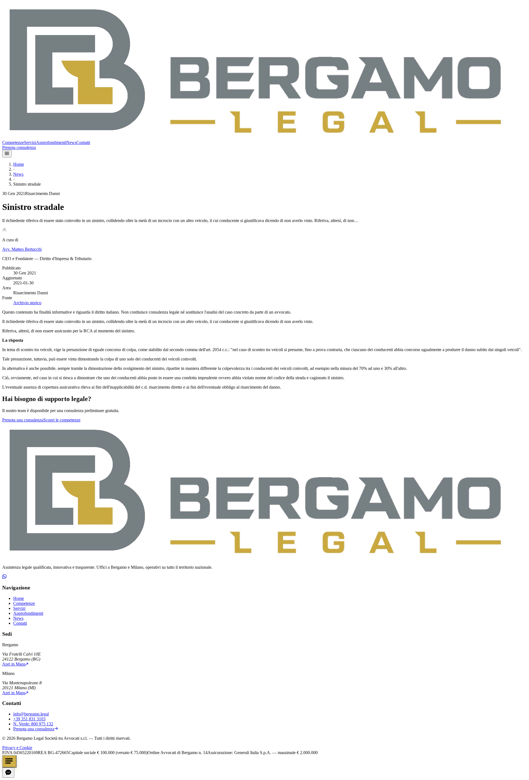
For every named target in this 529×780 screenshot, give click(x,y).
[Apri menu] (7, 153)
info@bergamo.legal (31, 714)
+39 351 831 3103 (29, 719)
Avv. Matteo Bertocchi (22, 249)
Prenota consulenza (19, 147)
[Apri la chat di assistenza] (8, 773)
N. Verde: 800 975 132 (33, 724)
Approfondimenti (51, 142)
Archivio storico (27, 302)
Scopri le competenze (61, 420)
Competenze (13, 142)
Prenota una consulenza (22, 420)
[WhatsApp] (4, 577)
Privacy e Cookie (17, 747)
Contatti (83, 142)
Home (18, 164)
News (71, 142)
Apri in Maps (13, 664)
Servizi (30, 142)
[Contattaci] (9, 761)
